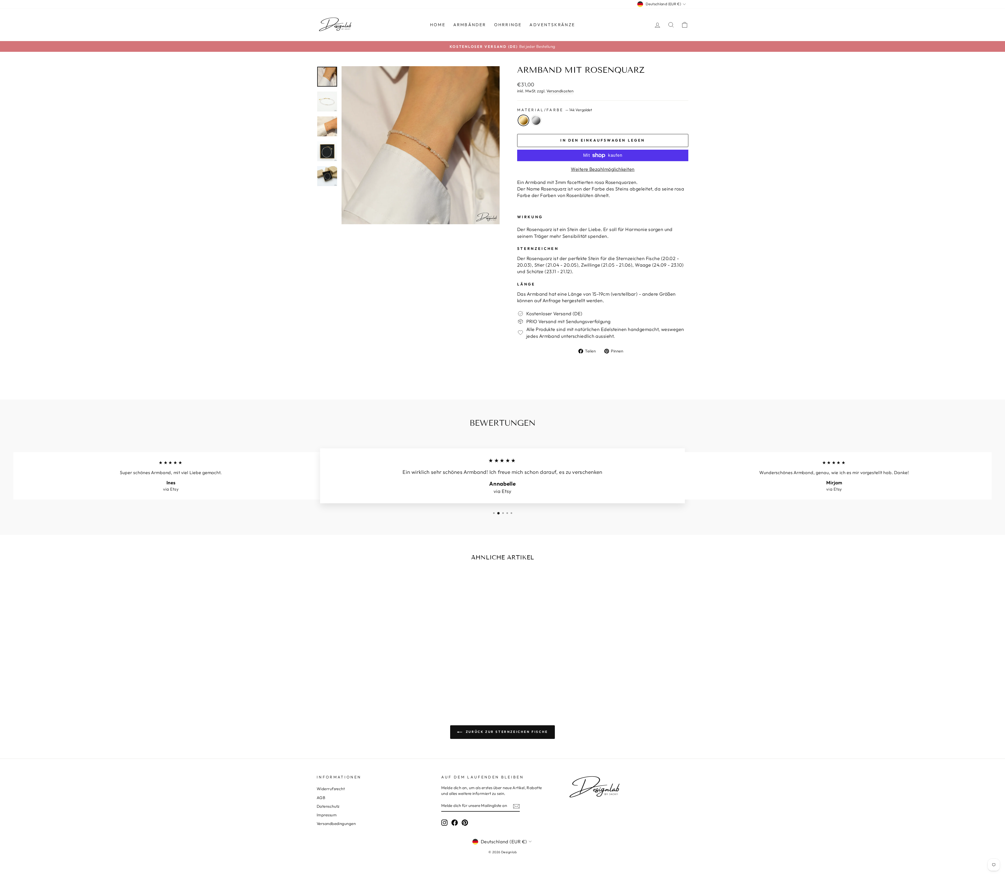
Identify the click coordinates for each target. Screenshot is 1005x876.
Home (437, 24)
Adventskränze (552, 24)
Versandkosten (559, 90)
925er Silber (536, 120)
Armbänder (469, 24)
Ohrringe (508, 24)
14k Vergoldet (523, 120)
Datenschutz (328, 806)
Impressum (327, 814)
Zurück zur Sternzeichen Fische (506, 732)
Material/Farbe (554, 110)
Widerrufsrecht (331, 788)
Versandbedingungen (336, 823)
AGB (321, 797)
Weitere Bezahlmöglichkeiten (602, 169)
